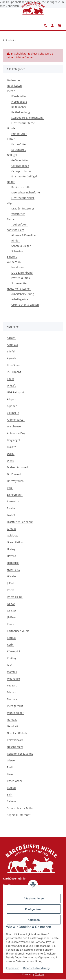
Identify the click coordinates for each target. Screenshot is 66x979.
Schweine (17, 251)
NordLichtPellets (17, 733)
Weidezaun (14, 262)
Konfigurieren (33, 909)
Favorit (11, 515)
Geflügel (12, 155)
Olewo (11, 760)
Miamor (11, 692)
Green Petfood (16, 542)
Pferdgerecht (15, 706)
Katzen (11, 139)
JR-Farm (11, 617)
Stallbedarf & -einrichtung (27, 117)
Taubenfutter (19, 224)
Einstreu (12, 256)
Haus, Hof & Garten (18, 288)
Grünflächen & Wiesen (25, 304)
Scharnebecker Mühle (20, 808)
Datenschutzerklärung (36, 968)
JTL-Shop (39, 974)
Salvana (11, 801)
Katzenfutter (19, 144)
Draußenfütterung (22, 208)
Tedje (10, 378)
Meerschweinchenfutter (26, 192)
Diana (10, 460)
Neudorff (12, 726)
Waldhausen (14, 426)
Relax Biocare (15, 740)
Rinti (10, 767)
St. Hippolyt (14, 372)
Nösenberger (15, 747)
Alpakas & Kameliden (24, 235)
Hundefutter (19, 133)
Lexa (9, 665)
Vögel (10, 203)
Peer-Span (13, 365)
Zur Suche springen (45, 2)
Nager (10, 181)
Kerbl (10, 644)
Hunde (11, 128)
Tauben (11, 219)
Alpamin (12, 406)
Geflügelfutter (19, 160)
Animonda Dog (16, 433)
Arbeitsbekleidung (22, 294)
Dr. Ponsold (14, 474)
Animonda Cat (15, 419)
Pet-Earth (12, 685)
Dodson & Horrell (17, 467)
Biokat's (11, 447)
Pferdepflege (19, 101)
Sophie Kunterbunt (18, 815)
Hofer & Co (13, 569)
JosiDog (11, 610)
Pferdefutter (18, 96)
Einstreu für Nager (22, 198)
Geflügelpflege (20, 165)
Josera (10, 590)
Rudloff (11, 787)
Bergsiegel (13, 440)
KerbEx (11, 637)
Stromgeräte (19, 283)
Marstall (12, 672)
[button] (46, 25)
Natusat (12, 719)
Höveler (11, 576)
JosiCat (11, 603)
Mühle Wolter (15, 712)
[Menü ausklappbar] (5, 25)
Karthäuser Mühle (18, 631)
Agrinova (12, 344)
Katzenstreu (18, 149)
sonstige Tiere (15, 230)
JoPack (11, 583)
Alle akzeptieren (34, 898)
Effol (9, 488)
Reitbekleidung (20, 112)
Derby (10, 453)
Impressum (12, 968)
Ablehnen (34, 919)
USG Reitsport (15, 392)
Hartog (11, 549)
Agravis (11, 358)
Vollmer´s (13, 413)
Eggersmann (14, 494)
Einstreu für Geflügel (24, 176)
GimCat (11, 528)
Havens (11, 556)
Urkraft (11, 385)
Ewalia (11, 508)
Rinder (15, 240)
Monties (12, 699)
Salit (9, 794)
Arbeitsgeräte (19, 299)
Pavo (10, 774)
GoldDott (12, 535)
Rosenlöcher (14, 781)
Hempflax (13, 562)
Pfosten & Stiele (21, 278)
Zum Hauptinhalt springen (16, 2)
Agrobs (11, 338)
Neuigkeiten (14, 85)
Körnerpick (13, 651)
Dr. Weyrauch (15, 481)
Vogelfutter (18, 214)
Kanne (11, 624)
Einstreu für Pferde (23, 123)
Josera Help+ (14, 597)
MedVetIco (13, 678)
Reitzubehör (18, 107)
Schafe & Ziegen (21, 246)
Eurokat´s (13, 501)
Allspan (11, 399)
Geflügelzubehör (21, 171)
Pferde (11, 91)
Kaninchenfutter (21, 187)
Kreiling (11, 658)
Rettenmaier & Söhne (20, 753)
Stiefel (11, 351)
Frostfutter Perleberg (20, 522)
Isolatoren (17, 267)
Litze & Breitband (22, 272)
